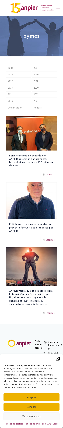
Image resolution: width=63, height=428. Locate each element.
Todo (10, 67)
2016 (36, 74)
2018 (36, 81)
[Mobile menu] (58, 7)
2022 (36, 94)
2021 (10, 94)
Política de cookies (14, 423)
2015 (10, 74)
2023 (10, 101)
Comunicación (15, 107)
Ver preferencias (31, 416)
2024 (36, 101)
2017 (10, 81)
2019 (10, 87)
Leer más (50, 174)
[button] (57, 358)
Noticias (38, 107)
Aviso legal (52, 423)
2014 (36, 67)
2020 (36, 87)
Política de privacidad (35, 423)
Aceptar (31, 397)
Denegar (31, 406)
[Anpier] (31, 8)
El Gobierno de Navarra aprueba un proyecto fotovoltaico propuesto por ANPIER (31, 227)
